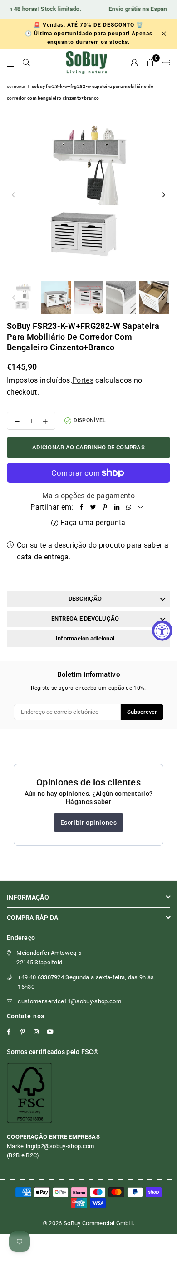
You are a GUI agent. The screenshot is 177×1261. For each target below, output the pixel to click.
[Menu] (11, 62)
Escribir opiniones (88, 822)
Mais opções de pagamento (88, 495)
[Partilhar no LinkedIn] (117, 507)
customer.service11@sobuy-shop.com (69, 1001)
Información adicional (85, 638)
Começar (16, 86)
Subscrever (142, 711)
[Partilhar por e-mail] (141, 507)
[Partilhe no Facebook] (82, 507)
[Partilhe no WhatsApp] (129, 507)
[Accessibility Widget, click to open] (162, 631)
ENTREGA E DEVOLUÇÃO (85, 618)
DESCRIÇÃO (85, 598)
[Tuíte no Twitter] (93, 507)
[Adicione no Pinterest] (105, 507)
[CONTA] (135, 62)
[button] (150, 62)
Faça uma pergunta (92, 522)
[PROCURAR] (26, 62)
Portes (82, 380)
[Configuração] (164, 62)
